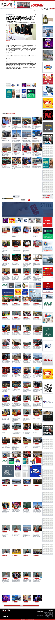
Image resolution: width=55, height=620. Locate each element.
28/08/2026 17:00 (27, 317)
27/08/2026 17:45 (27, 401)
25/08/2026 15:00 (36, 151)
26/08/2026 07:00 (16, 151)
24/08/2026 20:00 (26, 164)
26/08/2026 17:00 (5, 601)
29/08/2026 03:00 (27, 246)
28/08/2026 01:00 (37, 373)
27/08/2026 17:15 (37, 401)
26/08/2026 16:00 (16, 601)
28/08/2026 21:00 (27, 260)
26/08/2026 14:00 (37, 601)
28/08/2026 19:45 (16, 274)
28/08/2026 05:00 (37, 359)
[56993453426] (14, 2)
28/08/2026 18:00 (16, 124)
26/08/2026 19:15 (5, 555)
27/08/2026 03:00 (16, 485)
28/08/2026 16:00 (26, 124)
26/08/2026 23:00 (16, 508)
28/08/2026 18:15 (27, 303)
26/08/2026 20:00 (27, 531)
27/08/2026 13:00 (37, 429)
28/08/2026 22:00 (16, 260)
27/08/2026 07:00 (16, 457)
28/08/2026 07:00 (16, 359)
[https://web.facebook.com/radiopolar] (14, 3)
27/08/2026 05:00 (37, 457)
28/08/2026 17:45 (5, 317)
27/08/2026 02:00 (27, 485)
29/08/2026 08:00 (16, 232)
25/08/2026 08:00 (16, 164)
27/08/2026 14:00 (27, 429)
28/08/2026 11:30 (5, 345)
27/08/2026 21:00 (37, 387)
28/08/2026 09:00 (37, 345)
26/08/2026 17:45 (27, 578)
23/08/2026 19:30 (36, 164)
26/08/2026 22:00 (27, 508)
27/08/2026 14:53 (16, 429)
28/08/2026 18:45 (16, 303)
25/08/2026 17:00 (26, 151)
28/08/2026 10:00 (27, 345)
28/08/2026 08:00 (5, 359)
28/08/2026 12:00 (37, 331)
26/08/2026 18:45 (27, 555)
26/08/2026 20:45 (5, 531)
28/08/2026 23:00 (6, 260)
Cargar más (21, 605)
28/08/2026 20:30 (37, 260)
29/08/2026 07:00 (5, 124)
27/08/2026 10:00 (27, 443)
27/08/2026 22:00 (27, 387)
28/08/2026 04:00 (5, 373)
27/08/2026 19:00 (16, 401)
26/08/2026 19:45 (37, 531)
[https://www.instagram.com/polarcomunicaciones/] (14, 6)
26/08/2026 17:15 (37, 578)
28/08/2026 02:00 (27, 373)
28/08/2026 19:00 (5, 303)
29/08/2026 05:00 (6, 246)
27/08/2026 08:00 (5, 457)
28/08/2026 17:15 (16, 317)
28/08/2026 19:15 (37, 274)
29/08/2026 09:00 (6, 232)
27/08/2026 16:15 (27, 415)
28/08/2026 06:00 (27, 359)
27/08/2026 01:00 (37, 485)
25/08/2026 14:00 (5, 164)
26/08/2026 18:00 (16, 578)
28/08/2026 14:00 (16, 331)
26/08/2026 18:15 (5, 578)
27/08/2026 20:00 (5, 401)
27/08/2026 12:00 (5, 443)
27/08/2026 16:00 (37, 415)
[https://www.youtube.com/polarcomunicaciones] (14, 7)
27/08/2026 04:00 (5, 485)
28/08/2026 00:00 (5, 387)
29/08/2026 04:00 (16, 246)
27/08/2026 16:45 (16, 415)
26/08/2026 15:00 (27, 601)
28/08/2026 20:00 (6, 274)
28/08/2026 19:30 (27, 274)
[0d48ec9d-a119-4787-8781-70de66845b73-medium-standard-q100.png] (7, 6)
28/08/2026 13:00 (18, 196)
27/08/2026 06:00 (27, 457)
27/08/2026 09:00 (37, 443)
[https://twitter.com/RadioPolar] (14, 4)
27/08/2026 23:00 (16, 387)
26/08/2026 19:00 (16, 555)
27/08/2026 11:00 (16, 443)
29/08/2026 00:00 (37, 246)
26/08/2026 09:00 (5, 151)
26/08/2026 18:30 (37, 555)
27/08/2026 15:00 (5, 429)
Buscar (52, 8)
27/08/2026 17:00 (5, 415)
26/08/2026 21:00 (37, 508)
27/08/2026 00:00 (5, 508)
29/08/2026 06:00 (37, 232)
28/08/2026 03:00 (16, 373)
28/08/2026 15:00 (36, 124)
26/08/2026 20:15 (16, 531)
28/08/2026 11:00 (16, 345)
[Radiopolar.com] (1, 8)
